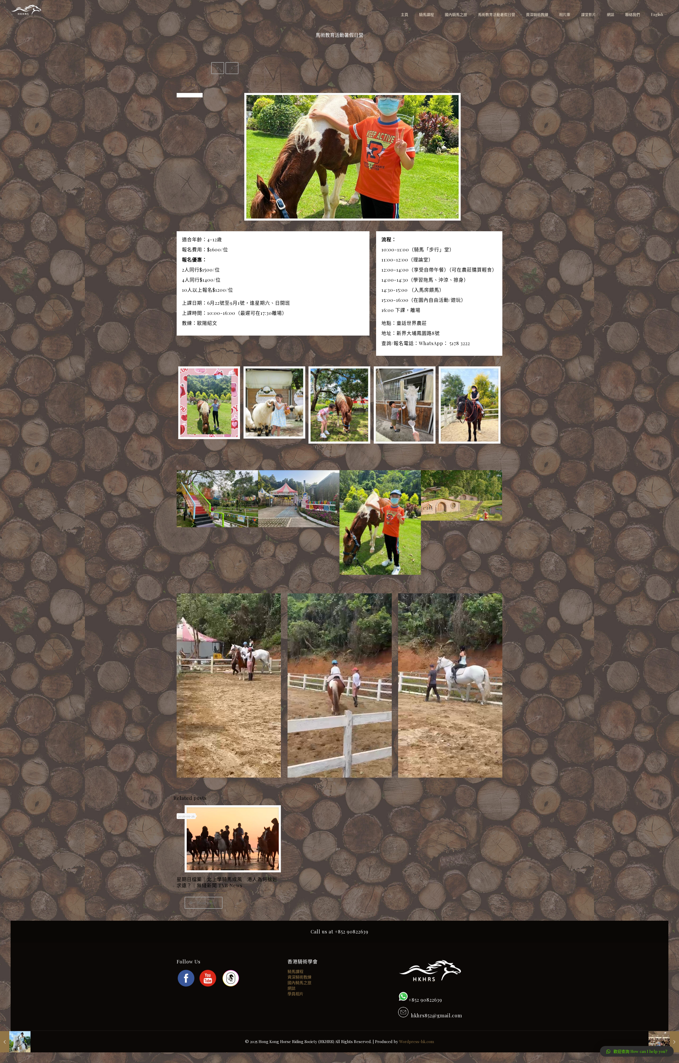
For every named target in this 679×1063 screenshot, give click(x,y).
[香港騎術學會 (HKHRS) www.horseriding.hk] (26, 10)
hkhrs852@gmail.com (435, 1015)
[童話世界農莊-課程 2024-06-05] (15, 1041)
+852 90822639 (425, 1000)
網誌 (291, 988)
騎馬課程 (295, 971)
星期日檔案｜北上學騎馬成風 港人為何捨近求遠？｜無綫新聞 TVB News (227, 882)
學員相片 (295, 993)
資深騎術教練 (299, 977)
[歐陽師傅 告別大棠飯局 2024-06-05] (663, 1041)
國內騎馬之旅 (299, 982)
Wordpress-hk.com (416, 1041)
